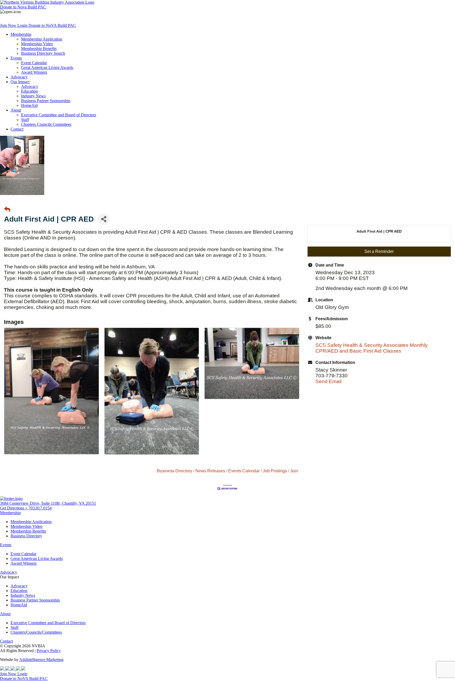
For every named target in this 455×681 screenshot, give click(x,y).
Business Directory (174, 470)
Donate (23, 7)
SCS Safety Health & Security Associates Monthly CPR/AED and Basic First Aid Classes (371, 348)
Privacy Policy (49, 650)
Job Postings (275, 470)
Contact (17, 129)
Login (22, 25)
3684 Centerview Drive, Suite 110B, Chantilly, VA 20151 (48, 503)
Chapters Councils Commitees (46, 124)
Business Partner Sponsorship (45, 100)
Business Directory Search (43, 53)
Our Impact (20, 81)
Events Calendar (244, 470)
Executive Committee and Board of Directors (58, 115)
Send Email (328, 381)
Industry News (33, 96)
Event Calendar (34, 63)
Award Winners (34, 72)
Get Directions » (14, 508)
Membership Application (41, 39)
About (16, 110)
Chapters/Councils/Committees (36, 632)
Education (29, 91)
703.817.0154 (40, 508)
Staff (25, 119)
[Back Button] (7, 209)
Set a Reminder (379, 251)
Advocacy (19, 77)
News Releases (210, 470)
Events (16, 58)
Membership (21, 34)
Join (294, 470)
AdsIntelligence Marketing (41, 659)
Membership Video (37, 44)
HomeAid (29, 105)
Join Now (8, 25)
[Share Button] (104, 219)
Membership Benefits (39, 48)
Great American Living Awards (47, 67)
